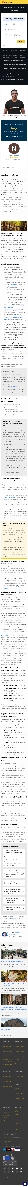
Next (20, 41)
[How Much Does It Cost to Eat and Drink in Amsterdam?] (14, 976)
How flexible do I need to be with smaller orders (19, 1127)
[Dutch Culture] (14, 1023)
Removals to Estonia (7, 1049)
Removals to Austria (19, 1044)
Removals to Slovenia (7, 1086)
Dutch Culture (5, 1029)
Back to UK (5, 1110)
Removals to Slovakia (7, 1064)
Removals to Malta (7, 1081)
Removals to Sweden (19, 1079)
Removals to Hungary (7, 1051)
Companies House (9, 497)
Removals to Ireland (19, 1056)
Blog (4, 1122)
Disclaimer (17, 1114)
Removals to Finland (19, 1076)
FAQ (10, 918)
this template (13, 284)
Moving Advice (6, 1112)
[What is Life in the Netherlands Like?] (14, 953)
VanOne (7, 1176)
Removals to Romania (7, 1061)
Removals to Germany (20, 1051)
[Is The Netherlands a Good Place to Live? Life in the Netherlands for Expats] (14, 1000)
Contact (17, 1119)
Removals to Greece (7, 1076)
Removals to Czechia (7, 1046)
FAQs (14, 128)
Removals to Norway (19, 1091)
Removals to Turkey (19, 1101)
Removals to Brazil (19, 1093)
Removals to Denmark (20, 1073)
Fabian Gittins (5, 636)
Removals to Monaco (19, 1098)
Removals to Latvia (7, 1054)
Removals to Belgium (19, 1046)
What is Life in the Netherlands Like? (13, 961)
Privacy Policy (10, 1177)
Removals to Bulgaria (7, 1044)
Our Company (6, 1115)
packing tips (14, 386)
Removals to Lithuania (7, 1056)
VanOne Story (5, 1117)
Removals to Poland (7, 1059)
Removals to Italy (6, 1079)
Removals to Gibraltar (20, 1096)
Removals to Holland (19, 1054)
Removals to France (19, 1049)
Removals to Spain (7, 1089)
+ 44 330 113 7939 (7, 1141)
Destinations (17, 1116)
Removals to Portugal (7, 1084)
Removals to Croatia (7, 1073)
